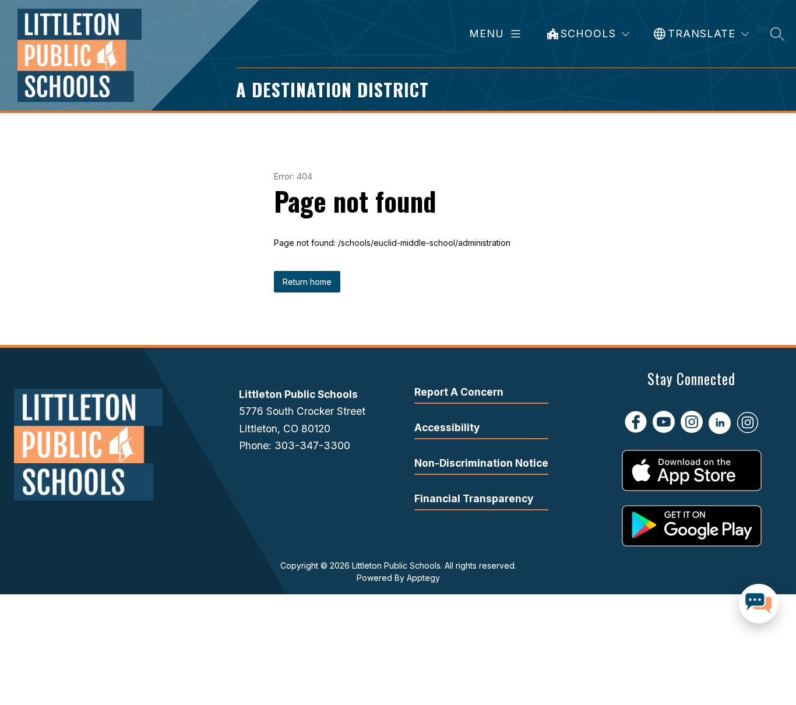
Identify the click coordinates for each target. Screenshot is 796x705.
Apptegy (423, 578)
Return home (307, 282)
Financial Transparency (473, 498)
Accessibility (447, 427)
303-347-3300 (312, 445)
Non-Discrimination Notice (481, 463)
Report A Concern (458, 392)
